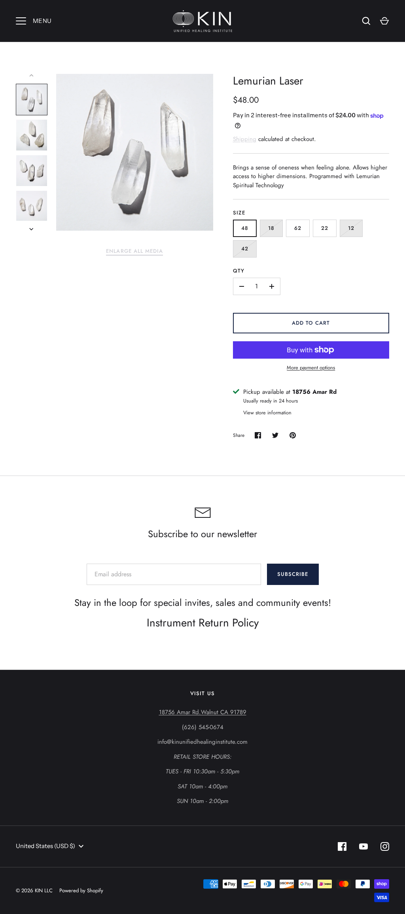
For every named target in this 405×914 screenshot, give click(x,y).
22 (324, 228)
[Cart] (384, 21)
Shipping (244, 139)
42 (244, 248)
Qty (238, 271)
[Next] (32, 229)
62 (297, 228)
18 (271, 228)
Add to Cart (311, 323)
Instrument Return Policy (203, 623)
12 (351, 228)
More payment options (311, 367)
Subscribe (292, 574)
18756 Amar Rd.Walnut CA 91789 (202, 712)
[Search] (366, 21)
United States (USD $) (45, 846)
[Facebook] (342, 846)
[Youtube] (363, 846)
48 (244, 228)
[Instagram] (385, 846)
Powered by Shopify (81, 890)
